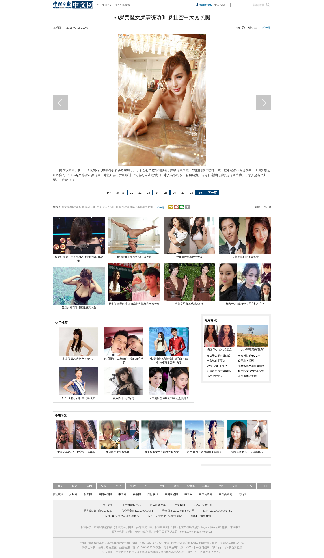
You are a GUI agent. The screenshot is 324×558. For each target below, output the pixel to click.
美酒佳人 (104, 206)
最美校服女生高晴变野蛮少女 (162, 452)
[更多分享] (187, 208)
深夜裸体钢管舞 (247, 376)
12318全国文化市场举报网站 (164, 516)
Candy (95, 206)
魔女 (64, 206)
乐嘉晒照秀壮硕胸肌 (219, 370)
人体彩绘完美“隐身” (252, 349)
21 (131, 192)
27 (182, 192)
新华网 (88, 494)
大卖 (87, 206)
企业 (220, 485)
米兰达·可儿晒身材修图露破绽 (204, 452)
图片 (147, 485)
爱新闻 (191, 485)
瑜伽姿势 (72, 206)
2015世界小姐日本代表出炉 (78, 398)
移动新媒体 (205, 4)
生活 (133, 485)
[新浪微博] (176, 208)
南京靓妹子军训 (216, 360)
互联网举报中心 (131, 505)
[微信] (181, 208)
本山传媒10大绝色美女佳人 (78, 358)
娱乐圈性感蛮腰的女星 (189, 257)
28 (191, 192)
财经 (103, 485)
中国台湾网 (205, 494)
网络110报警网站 (200, 516)
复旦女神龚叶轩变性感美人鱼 (79, 307)
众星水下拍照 (246, 360)
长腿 (81, 206)
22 (140, 192)
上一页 (120, 192)
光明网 (243, 494)
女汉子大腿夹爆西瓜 (219, 355)
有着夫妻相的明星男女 (245, 257)
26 (174, 192)
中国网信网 (105, 494)
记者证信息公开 (203, 505)
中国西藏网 (225, 494)
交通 (234, 485)
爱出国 (206, 485)
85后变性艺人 (215, 376)
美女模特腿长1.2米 (249, 355)
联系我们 (179, 505)
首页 (60, 485)
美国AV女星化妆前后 (219, 349)
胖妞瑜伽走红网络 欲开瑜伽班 (134, 257)
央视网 (137, 494)
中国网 (122, 494)
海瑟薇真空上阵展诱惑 (251, 365)
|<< (109, 192)
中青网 (188, 494)
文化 (118, 485)
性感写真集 (128, 206)
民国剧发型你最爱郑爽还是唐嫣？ (169, 398)
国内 (89, 485)
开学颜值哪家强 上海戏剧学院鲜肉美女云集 (134, 303)
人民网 (73, 494)
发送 (250, 27)
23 (148, 192)
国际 (74, 485)
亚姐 (150, 206)
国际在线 (152, 494)
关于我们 (108, 505)
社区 (176, 485)
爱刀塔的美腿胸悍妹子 (119, 452)
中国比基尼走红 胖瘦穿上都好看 (76, 452)
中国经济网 (171, 494)
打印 (238, 27)
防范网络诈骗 (158, 505)
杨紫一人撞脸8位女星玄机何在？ (245, 303)
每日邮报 (115, 206)
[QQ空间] (170, 208)
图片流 (113, 4)
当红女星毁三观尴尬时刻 (189, 303)
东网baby (141, 206)
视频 (162, 485)
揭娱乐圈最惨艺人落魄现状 (247, 452)
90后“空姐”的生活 (217, 365)
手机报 (264, 485)
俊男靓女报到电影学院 (251, 370)
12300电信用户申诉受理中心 (121, 516)
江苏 (249, 485)
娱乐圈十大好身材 (123, 398)
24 (157, 192)
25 (165, 192)
